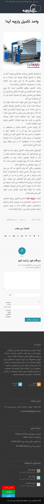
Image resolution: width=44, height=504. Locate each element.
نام (10, 295)
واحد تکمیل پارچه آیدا (22, 22)
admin (9, 219)
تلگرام (9, 496)
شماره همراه (7, 308)
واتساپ (8, 491)
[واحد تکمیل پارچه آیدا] (22, 50)
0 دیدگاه (22, 219)
